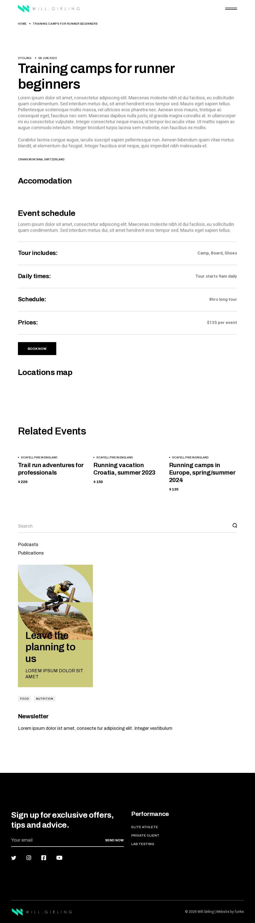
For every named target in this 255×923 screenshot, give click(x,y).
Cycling (25, 58)
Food (24, 698)
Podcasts (28, 544)
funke (239, 912)
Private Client (145, 835)
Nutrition (44, 698)
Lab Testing (142, 844)
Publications (31, 553)
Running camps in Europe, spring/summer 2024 (202, 472)
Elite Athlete (144, 827)
